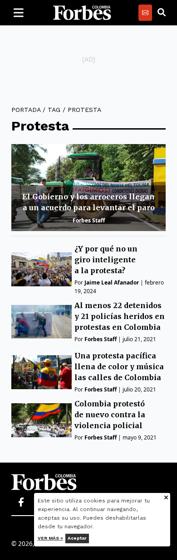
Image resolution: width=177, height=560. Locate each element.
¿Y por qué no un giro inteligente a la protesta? (106, 259)
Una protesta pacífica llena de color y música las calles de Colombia (119, 366)
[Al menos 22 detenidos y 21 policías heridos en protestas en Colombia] (41, 322)
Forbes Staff (89, 220)
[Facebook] (20, 502)
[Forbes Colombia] (82, 12)
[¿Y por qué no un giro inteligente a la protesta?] (41, 269)
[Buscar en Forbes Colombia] (161, 12)
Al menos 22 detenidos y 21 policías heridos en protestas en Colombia (119, 316)
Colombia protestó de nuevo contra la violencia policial (109, 414)
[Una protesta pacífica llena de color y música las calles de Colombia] (41, 372)
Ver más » (50, 538)
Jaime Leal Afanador (111, 282)
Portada (25, 109)
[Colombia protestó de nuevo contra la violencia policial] (41, 420)
